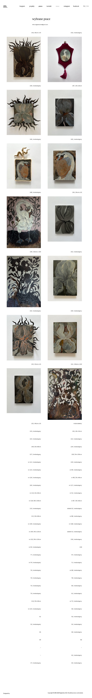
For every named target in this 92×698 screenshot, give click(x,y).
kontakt (49, 6)
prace (40, 6)
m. (5, 6)
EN (88, 6)
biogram (22, 6)
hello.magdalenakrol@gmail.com (40, 24)
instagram (67, 6)
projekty (31, 6)
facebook (76, 6)
